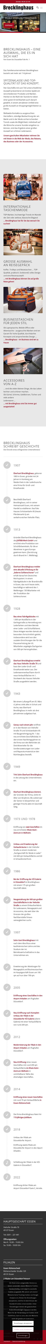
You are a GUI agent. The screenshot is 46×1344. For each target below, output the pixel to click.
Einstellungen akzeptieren (23, 1323)
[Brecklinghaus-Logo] (19, 7)
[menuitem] (36, 7)
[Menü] (41, 7)
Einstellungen (23, 1335)
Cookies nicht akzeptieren (23, 1329)
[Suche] (36, 7)
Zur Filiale (9, 25)
